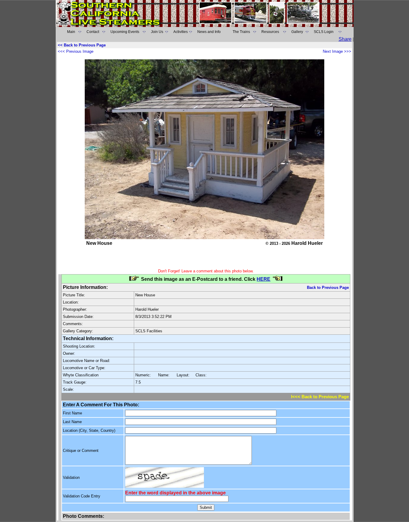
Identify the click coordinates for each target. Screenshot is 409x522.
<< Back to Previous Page (82, 45)
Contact (93, 32)
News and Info (209, 32)
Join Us (157, 32)
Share (345, 39)
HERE (263, 279)
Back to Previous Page (328, 287)
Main (71, 32)
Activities (180, 32)
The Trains (241, 32)
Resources (270, 32)
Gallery (297, 32)
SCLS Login (324, 32)
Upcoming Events (124, 32)
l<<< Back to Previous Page (320, 396)
